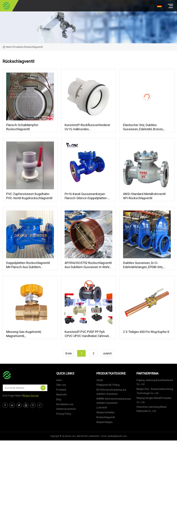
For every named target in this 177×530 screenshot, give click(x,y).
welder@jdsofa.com (117, 436)
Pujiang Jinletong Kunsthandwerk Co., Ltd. (155, 382)
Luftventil (101, 407)
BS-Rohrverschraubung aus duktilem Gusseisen (111, 391)
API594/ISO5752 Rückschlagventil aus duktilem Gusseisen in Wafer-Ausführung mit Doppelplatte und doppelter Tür (88, 265)
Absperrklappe (104, 422)
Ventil (99, 380)
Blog (58, 399)
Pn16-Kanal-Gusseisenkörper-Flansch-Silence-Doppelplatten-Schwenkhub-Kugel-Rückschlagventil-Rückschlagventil (86, 196)
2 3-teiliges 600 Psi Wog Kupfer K (146, 332)
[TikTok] (39, 405)
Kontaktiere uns (64, 404)
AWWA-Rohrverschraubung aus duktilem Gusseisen (113, 400)
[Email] (43, 387)
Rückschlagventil (105, 417)
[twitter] (19, 405)
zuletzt (107, 353)
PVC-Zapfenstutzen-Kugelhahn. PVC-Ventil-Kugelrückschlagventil (29, 196)
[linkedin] (12, 405)
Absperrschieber (105, 412)
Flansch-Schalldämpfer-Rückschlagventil (22, 127)
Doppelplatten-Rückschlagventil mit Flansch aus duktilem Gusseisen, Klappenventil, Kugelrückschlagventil (28, 265)
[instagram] (32, 405)
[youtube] (26, 405)
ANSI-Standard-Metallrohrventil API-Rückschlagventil (144, 196)
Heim (9, 47)
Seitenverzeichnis (66, 409)
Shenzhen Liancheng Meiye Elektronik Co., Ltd (152, 408)
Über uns (61, 384)
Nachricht (61, 394)
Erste (68, 353)
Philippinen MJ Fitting (108, 384)
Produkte (18, 47)
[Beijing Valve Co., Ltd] (6, 5)
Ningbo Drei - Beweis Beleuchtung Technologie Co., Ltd (155, 391)
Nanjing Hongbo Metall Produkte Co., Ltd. (154, 400)
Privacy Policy (63, 413)
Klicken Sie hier (31, 395)
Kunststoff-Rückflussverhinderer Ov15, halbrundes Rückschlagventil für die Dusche (87, 127)
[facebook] (5, 405)
